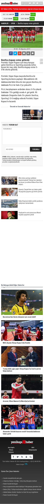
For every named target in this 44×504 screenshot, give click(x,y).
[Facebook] (11, 53)
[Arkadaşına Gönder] (24, 53)
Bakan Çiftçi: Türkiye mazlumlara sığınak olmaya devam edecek (22, 489)
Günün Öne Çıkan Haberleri (10, 471)
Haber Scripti (20, 464)
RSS (33, 447)
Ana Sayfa (11, 447)
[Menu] (23, 3)
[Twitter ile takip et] (17, 457)
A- (41, 63)
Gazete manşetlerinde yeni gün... (13, 478)
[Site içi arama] (41, 3)
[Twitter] (15, 53)
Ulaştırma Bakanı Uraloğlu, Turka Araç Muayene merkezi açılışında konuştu (19, 481)
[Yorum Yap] (32, 53)
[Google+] (19, 53)
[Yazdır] (28, 53)
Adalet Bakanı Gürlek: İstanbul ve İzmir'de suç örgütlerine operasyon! (19, 492)
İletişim (11, 452)
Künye (11, 450)
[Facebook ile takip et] (13, 457)
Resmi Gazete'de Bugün (10, 484)
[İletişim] (37, 3)
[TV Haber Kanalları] (26, 3)
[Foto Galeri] (34, 3)
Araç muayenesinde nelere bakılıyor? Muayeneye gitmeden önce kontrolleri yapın (21, 487)
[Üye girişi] (26, 457)
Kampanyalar (33, 450)
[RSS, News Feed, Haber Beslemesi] (22, 457)
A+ (41, 60)
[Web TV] (30, 3)
